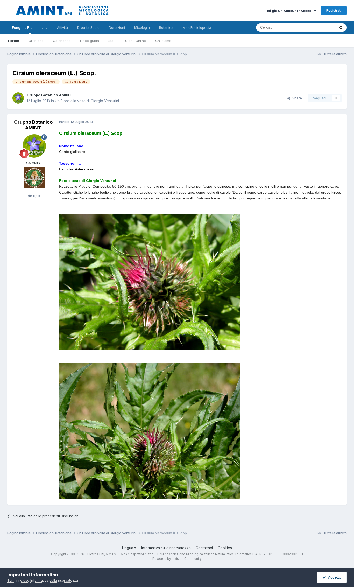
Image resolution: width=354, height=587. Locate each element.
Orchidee (36, 41)
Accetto (333, 577)
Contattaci (204, 548)
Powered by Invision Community (177, 559)
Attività (62, 27)
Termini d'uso (18, 580)
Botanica (166, 27)
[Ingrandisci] (149, 281)
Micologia (142, 27)
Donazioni (117, 27)
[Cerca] (341, 27)
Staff (112, 41)
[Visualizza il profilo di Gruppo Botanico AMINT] (18, 98)
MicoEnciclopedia (197, 27)
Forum (13, 41)
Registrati (333, 10)
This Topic (320, 27)
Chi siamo (163, 41)
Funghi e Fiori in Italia (30, 27)
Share (296, 98)
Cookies (225, 548)
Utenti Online (135, 41)
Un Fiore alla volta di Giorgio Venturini (87, 101)
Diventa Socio (88, 27)
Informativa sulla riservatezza (166, 548)
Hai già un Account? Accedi (289, 11)
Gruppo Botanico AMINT (49, 95)
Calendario (62, 41)
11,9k (36, 196)
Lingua (128, 548)
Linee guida (89, 41)
